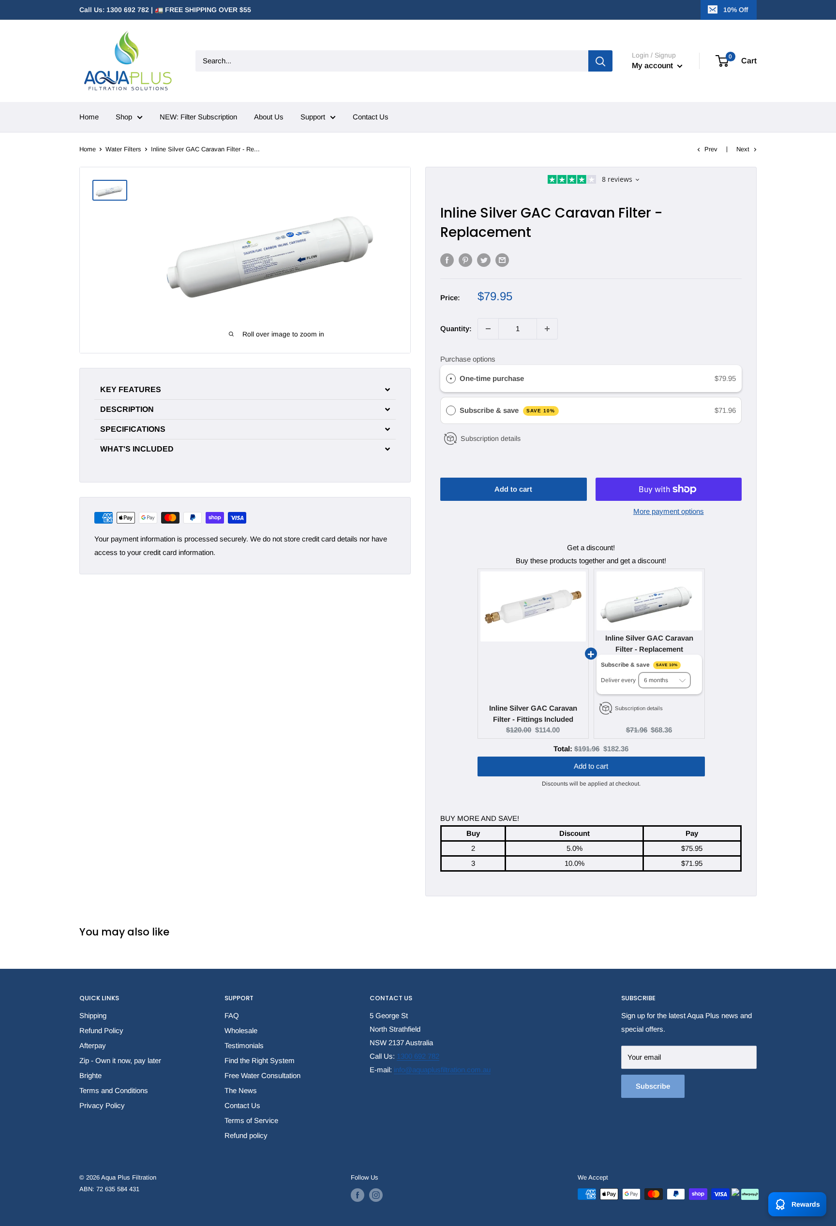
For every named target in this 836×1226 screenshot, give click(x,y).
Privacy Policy (102, 1105)
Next (742, 149)
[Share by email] (502, 260)
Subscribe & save (507, 410)
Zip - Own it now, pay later (120, 1060)
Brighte (90, 1075)
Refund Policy (101, 1030)
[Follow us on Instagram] (376, 1195)
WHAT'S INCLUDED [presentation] (137, 449)
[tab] (245, 389)
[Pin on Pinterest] (465, 260)
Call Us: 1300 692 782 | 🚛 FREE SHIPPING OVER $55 (165, 10)
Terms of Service (251, 1120)
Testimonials (244, 1045)
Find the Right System (259, 1060)
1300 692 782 (418, 1056)
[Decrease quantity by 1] (488, 329)
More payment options (668, 511)
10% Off (735, 10)
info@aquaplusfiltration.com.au (442, 1069)
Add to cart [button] (591, 756)
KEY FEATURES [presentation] (130, 390)
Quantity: (456, 328)
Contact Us (370, 117)
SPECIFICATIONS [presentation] (132, 429)
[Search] (600, 61)
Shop (124, 117)
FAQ (231, 1015)
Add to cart (513, 489)
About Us (269, 117)
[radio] (451, 378)
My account (653, 65)
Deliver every (619, 680)
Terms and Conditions (113, 1090)
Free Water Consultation (262, 1075)
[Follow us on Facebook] (357, 1195)
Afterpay (92, 1045)
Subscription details (491, 438)
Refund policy (246, 1135)
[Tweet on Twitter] (484, 260)
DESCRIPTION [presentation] (127, 409)
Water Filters (123, 149)
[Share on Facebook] (447, 260)
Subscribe (653, 1086)
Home (89, 117)
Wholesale (240, 1030)
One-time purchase (492, 378)
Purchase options (467, 359)
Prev (710, 149)
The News (240, 1090)
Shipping (92, 1015)
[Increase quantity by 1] (547, 329)
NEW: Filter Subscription (198, 117)
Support (312, 117)
